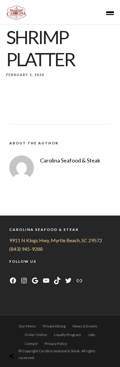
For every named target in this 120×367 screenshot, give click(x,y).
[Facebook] (12, 272)
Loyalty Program (67, 334)
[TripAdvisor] (35, 272)
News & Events (85, 326)
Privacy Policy (56, 343)
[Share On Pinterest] (33, 340)
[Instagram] (20, 272)
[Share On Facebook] (16, 340)
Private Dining (54, 326)
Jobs (91, 334)
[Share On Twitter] (24, 340)
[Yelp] (42, 272)
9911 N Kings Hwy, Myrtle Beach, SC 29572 (55, 240)
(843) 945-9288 (26, 249)
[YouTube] (27, 272)
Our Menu (27, 326)
